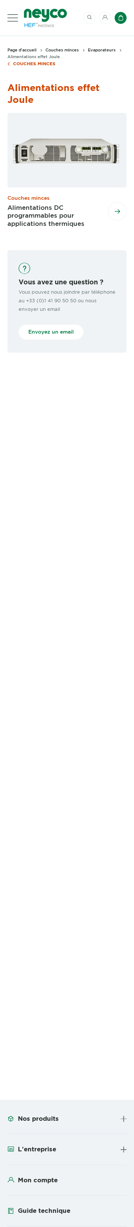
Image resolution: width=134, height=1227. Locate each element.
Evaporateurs (102, 50)
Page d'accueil (21, 50)
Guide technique (44, 1211)
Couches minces (34, 63)
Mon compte (38, 1180)
